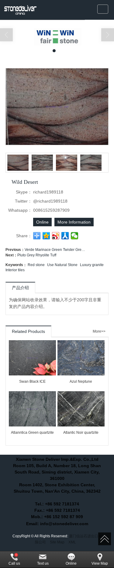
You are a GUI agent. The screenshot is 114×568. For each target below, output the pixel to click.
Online (42, 222)
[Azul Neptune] (81, 357)
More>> (99, 332)
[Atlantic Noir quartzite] (81, 408)
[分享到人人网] (65, 235)
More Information (74, 222)
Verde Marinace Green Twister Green (55, 250)
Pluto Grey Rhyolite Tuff (36, 255)
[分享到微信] (74, 235)
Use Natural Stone (62, 265)
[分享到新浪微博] (56, 235)
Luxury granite (92, 265)
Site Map (57, 542)
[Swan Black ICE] (32, 357)
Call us (14, 563)
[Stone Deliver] (20, 10)
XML (72, 542)
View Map (100, 563)
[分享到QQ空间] (46, 235)
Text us (43, 563)
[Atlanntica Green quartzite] (32, 408)
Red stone (36, 265)
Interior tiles (15, 270)
